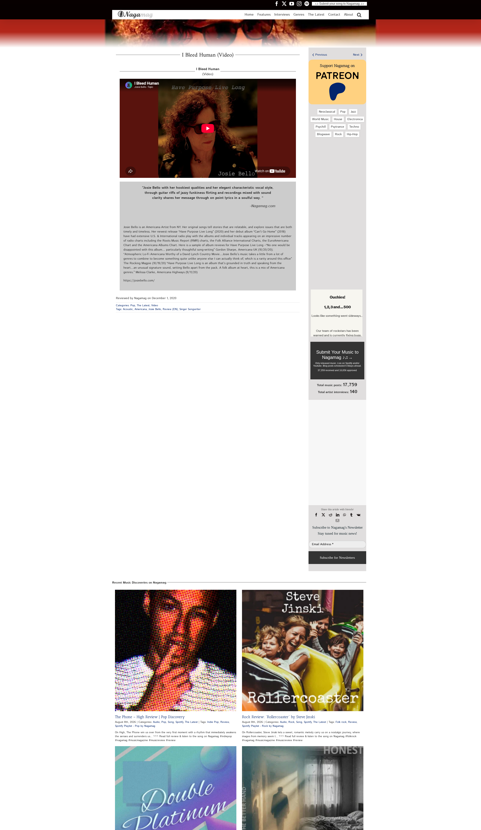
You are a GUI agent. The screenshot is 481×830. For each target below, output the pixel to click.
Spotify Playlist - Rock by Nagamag (263, 726)
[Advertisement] (337, 160)
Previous (321, 55)
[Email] (337, 520)
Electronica (355, 119)
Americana (141, 309)
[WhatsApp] (344, 515)
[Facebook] (316, 515)
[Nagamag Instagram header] (300, 3)
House (338, 119)
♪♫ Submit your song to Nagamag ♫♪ (339, 3)
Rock (338, 134)
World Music (320, 119)
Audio (156, 722)
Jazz (353, 112)
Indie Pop (213, 722)
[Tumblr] (351, 515)
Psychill (321, 127)
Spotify (179, 722)
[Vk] (358, 515)
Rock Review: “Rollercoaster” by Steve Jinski (278, 717)
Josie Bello (154, 309)
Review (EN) (170, 309)
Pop (132, 305)
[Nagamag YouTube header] (293, 3)
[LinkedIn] (337, 515)
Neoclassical (327, 112)
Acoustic (128, 309)
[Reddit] (330, 515)
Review (224, 722)
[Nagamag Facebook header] (278, 3)
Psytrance (337, 127)
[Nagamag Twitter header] (285, 3)
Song (171, 722)
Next (356, 55)
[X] (323, 515)
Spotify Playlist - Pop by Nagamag (135, 726)
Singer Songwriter (190, 309)
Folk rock (341, 722)
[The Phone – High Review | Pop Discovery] (175, 650)
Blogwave (323, 134)
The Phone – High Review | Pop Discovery (150, 717)
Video (154, 305)
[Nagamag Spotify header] (308, 3)
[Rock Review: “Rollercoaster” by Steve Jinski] (302, 650)
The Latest (143, 305)
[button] (359, 14)
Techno (354, 127)
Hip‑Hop (352, 134)
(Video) (207, 72)
